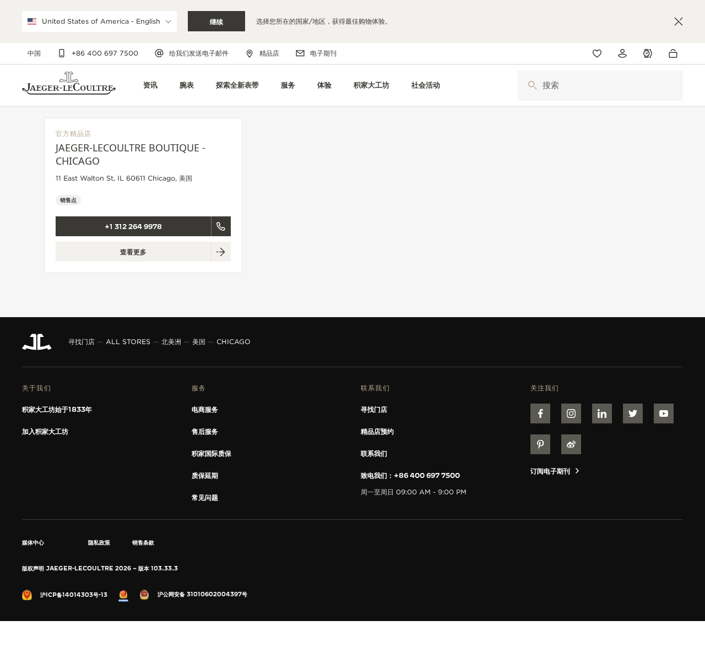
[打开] (532, 85)
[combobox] (600, 85)
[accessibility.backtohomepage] (69, 85)
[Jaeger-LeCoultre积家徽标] (37, 342)
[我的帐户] (622, 53)
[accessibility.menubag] (676, 53)
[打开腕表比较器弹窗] (647, 54)
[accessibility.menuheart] (597, 53)
